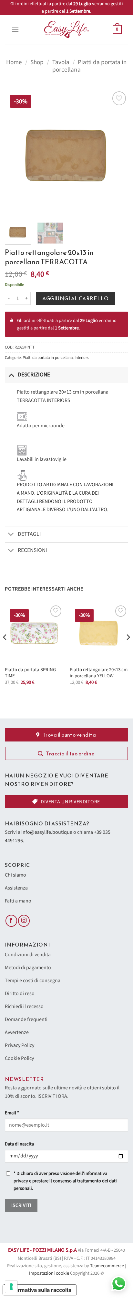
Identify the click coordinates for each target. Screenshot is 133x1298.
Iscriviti (21, 1205)
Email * (12, 1112)
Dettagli (29, 534)
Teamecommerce (107, 1265)
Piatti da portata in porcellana (89, 66)
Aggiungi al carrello (75, 298)
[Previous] (15, 151)
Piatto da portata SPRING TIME (30, 673)
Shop (37, 62)
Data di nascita (19, 1144)
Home (14, 62)
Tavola (60, 62)
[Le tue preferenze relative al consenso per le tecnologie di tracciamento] (11, 1287)
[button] (15, 30)
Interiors (81, 358)
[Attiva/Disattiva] (11, 375)
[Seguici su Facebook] (11, 921)
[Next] (117, 151)
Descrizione (34, 375)
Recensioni (32, 550)
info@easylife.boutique (46, 832)
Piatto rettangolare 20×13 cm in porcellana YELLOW (99, 673)
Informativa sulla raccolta (39, 1290)
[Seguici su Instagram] (24, 921)
